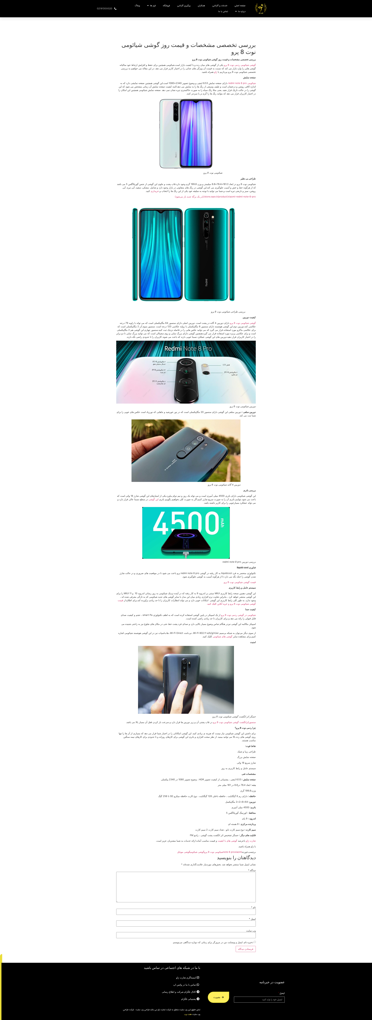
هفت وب (188, 1014)
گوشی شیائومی (197, 851)
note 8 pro (229, 851)
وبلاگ (137, 5)
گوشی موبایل (183, 851)
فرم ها (153, 5)
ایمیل (252, 919)
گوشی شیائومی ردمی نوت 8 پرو (240, 64)
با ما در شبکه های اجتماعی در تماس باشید (172, 968)
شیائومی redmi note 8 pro (242, 83)
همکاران (201, 5)
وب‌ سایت (251, 930)
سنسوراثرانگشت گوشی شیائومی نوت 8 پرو (234, 722)
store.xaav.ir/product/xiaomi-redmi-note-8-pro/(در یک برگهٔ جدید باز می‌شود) (215, 196)
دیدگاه (252, 870)
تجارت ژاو (251, 840)
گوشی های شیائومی (222, 636)
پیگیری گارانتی (184, 5)
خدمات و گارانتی (219, 5)
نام (253, 907)
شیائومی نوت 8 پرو (213, 851)
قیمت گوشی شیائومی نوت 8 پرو (240, 582)
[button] (1, 958)
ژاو (215, 71)
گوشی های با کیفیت (227, 840)
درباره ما (241, 11)
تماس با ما (223, 11)
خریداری (155, 191)
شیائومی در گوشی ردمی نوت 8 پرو (238, 615)
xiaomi (238, 851)
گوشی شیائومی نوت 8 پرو (243, 323)
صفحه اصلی (240, 5)
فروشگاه (166, 5)
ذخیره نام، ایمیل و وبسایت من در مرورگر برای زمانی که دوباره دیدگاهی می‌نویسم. (213, 942)
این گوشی (153, 499)
